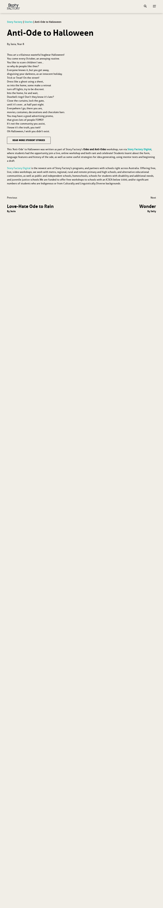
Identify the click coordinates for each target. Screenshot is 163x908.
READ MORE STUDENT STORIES (29, 140)
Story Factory (14, 21)
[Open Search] (145, 6)
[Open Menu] (154, 6)
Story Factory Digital (139, 149)
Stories (29, 21)
